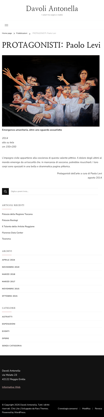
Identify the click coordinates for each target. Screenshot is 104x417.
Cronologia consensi (68, 408)
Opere (5, 338)
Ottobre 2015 (9, 296)
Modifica (86, 408)
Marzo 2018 (8, 274)
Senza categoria (12, 345)
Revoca (98, 408)
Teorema (6, 238)
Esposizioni (8, 324)
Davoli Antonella (52, 8)
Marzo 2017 (8, 281)
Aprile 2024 (8, 260)
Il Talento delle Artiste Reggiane (18, 226)
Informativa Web (11, 387)
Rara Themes (41, 408)
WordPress (19, 412)
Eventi (5, 331)
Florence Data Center (12, 232)
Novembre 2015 (10, 288)
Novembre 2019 (10, 267)
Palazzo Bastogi (10, 220)
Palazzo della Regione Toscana (17, 214)
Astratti (7, 316)
